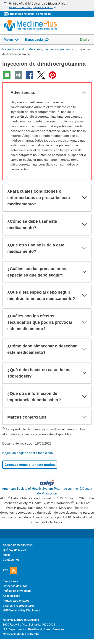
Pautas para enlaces (16, 600)
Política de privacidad (17, 590)
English (85, 39)
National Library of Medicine (21, 619)
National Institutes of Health (21, 634)
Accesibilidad (11, 596)
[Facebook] (29, 75)
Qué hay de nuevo (14, 550)
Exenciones (10, 581)
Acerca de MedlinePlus (18, 545)
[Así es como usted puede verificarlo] (47, 5)
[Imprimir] (18, 75)
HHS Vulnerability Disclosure (21, 610)
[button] (84, 92)
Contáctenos (11, 559)
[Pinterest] (52, 75)
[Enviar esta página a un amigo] (6, 75)
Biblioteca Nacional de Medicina (30, 14)
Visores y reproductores (18, 605)
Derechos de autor (15, 586)
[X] (41, 75)
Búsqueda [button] (34, 40)
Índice (6, 554)
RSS (5, 570)
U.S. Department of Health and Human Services (33, 629)
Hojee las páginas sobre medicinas (27, 453)
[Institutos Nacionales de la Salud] (7, 14)
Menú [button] (8, 39)
